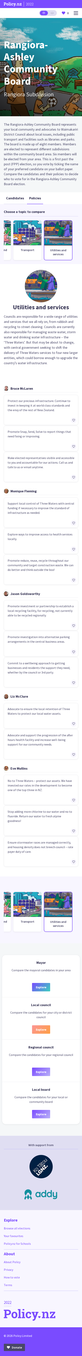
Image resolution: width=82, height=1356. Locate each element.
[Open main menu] (76, 13)
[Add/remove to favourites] (73, 420)
